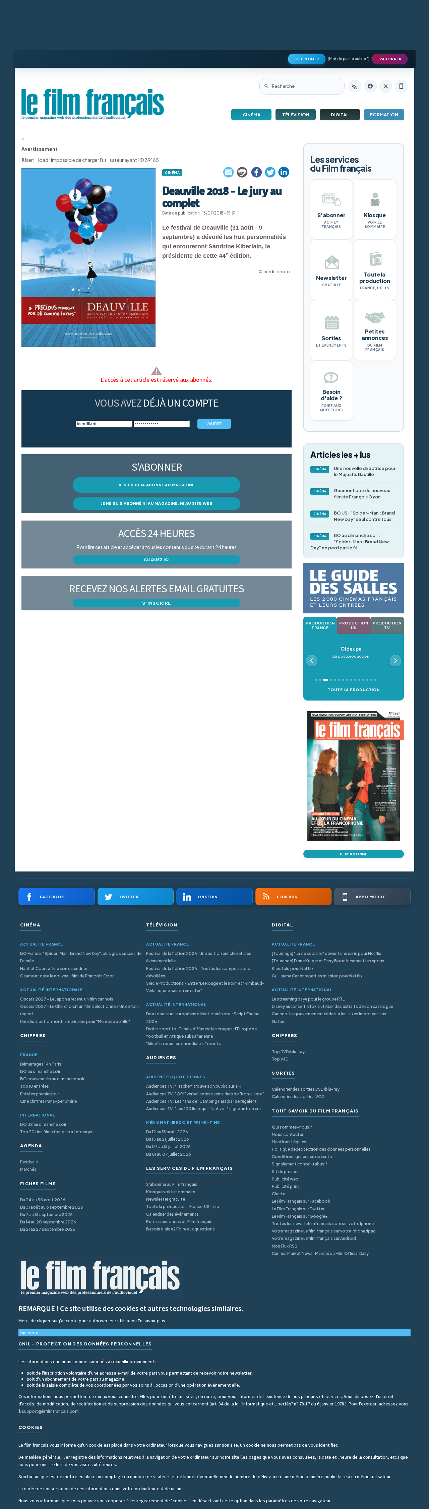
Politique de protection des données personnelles (321, 1149)
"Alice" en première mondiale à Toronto (184, 1043)
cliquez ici (157, 559)
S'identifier (306, 59)
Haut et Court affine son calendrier (53, 968)
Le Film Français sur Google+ (300, 1216)
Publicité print (285, 1186)
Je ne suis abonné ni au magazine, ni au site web (156, 503)
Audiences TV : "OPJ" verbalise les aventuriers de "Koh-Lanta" (205, 1093)
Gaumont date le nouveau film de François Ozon (352, 493)
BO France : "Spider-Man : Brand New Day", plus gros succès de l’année (80, 957)
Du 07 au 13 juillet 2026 (168, 1146)
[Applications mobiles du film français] (401, 86)
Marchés (28, 1169)
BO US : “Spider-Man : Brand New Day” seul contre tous (354, 516)
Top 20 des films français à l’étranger (56, 1131)
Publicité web (285, 1179)
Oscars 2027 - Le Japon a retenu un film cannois (66, 999)
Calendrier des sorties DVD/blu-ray (306, 1089)
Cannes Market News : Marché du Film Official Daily (320, 1253)
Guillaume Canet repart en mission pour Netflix (317, 975)
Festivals (29, 1161)
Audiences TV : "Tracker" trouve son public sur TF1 (193, 1086)
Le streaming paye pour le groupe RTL (308, 999)
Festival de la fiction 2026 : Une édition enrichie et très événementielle (198, 957)
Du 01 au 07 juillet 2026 (168, 1154)
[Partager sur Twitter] (270, 172)
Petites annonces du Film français (179, 1221)
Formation (384, 114)
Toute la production (354, 689)
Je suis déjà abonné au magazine (156, 485)
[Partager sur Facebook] (256, 172)
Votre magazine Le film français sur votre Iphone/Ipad (324, 1230)
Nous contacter (287, 1134)
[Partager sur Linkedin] (284, 172)
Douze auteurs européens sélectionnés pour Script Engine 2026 (202, 1017)
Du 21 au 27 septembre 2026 (47, 1229)
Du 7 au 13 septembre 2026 (46, 1214)
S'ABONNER (390, 59)
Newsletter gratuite (165, 1199)
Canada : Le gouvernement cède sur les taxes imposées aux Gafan (329, 1017)
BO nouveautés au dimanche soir (52, 1078)
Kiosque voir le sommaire (170, 1191)
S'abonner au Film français (171, 1184)
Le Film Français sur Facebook (301, 1201)
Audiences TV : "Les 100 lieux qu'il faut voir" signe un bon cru (203, 1108)
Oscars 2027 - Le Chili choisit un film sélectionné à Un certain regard (79, 1010)
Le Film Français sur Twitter (298, 1208)
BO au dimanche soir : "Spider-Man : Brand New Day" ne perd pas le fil (349, 542)
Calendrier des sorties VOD (298, 1096)
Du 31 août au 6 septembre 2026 (51, 1207)
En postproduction (350, 652)
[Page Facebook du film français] (370, 86)
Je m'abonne (354, 854)
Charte (278, 1193)
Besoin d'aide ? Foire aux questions (180, 1228)
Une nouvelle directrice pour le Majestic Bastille (354, 471)
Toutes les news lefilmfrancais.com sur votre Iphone (323, 1223)
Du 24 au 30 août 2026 (42, 1199)
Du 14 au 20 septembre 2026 (48, 1221)
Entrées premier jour (39, 1093)
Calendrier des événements (172, 1214)
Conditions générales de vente (302, 1156)
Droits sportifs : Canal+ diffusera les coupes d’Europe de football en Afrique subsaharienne (201, 1032)
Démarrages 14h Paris (40, 1064)
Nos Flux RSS (284, 1246)
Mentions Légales (289, 1141)
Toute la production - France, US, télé (182, 1206)
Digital (340, 114)
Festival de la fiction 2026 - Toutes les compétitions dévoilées (198, 972)
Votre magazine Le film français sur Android (314, 1238)
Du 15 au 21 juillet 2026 (167, 1139)
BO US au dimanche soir (43, 1124)
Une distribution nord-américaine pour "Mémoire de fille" (75, 1021)
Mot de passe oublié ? (348, 58)
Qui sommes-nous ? (292, 1127)
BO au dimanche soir (40, 1071)
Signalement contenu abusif (299, 1163)
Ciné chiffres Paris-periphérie (48, 1101)
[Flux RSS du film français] (355, 86)
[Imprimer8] (243, 172)
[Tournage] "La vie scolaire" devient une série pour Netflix (326, 953)
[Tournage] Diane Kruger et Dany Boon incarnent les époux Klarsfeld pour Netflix (328, 964)
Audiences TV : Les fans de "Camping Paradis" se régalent (201, 1101)
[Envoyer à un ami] (229, 172)
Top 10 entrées (34, 1086)
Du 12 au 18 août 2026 (167, 1131)
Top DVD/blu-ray (288, 1051)
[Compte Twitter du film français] (385, 86)
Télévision (295, 114)
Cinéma (251, 114)
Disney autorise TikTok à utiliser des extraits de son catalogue (332, 1006)
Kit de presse (284, 1171)
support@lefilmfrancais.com (50, 1411)
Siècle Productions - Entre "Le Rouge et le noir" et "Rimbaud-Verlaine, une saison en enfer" (205, 987)
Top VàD (280, 1059)
